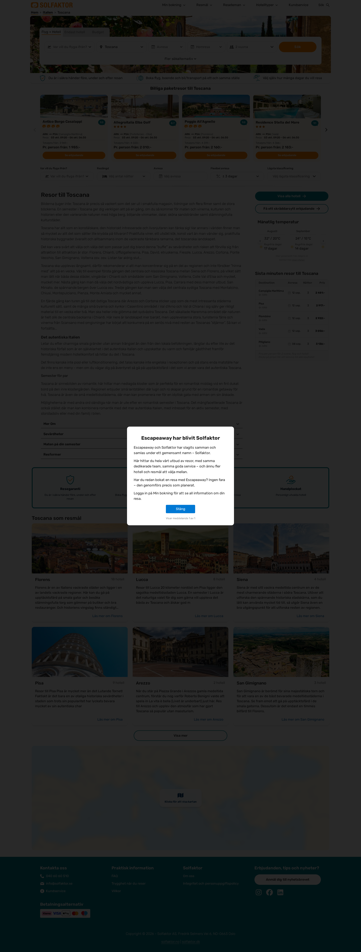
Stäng (180, 509)
